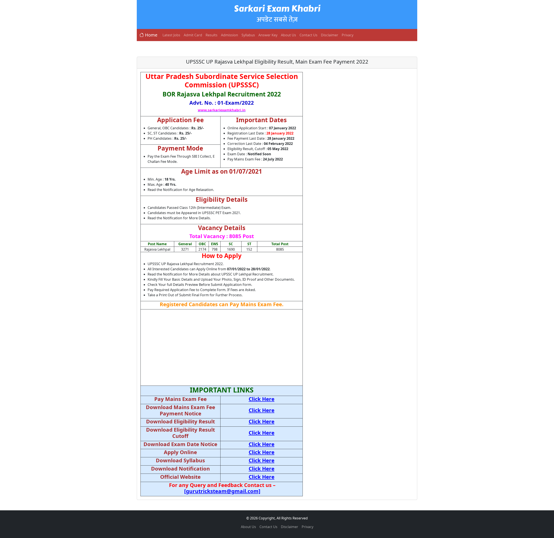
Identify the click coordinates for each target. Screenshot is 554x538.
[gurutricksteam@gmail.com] (222, 491)
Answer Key (267, 35)
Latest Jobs (171, 35)
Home (151, 35)
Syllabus (248, 35)
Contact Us (308, 35)
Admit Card (193, 35)
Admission (229, 35)
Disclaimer (329, 35)
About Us (288, 35)
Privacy (347, 35)
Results (211, 35)
